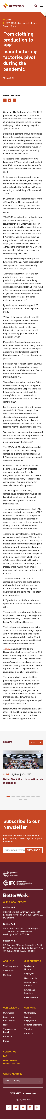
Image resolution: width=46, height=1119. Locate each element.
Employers (29, 973)
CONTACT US (9, 1051)
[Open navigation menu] (41, 6)
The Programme (10, 966)
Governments (30, 978)
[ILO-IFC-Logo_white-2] (10, 874)
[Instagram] (30, 1107)
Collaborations (31, 997)
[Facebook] (9, 1107)
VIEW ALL (35, 743)
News (6, 1024)
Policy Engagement (33, 1024)
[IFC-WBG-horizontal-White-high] (17, 883)
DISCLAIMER (15, 1093)
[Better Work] (16, 895)
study (7, 648)
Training (28, 1029)
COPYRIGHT (30, 1094)
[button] (8, 796)
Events (6, 1041)
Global (6, 774)
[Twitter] (16, 1107)
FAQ (5, 1056)
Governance (8, 970)
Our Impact (8, 1012)
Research (7, 1036)
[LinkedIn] (37, 1107)
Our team (7, 975)
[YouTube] (23, 1107)
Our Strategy (30, 1012)
